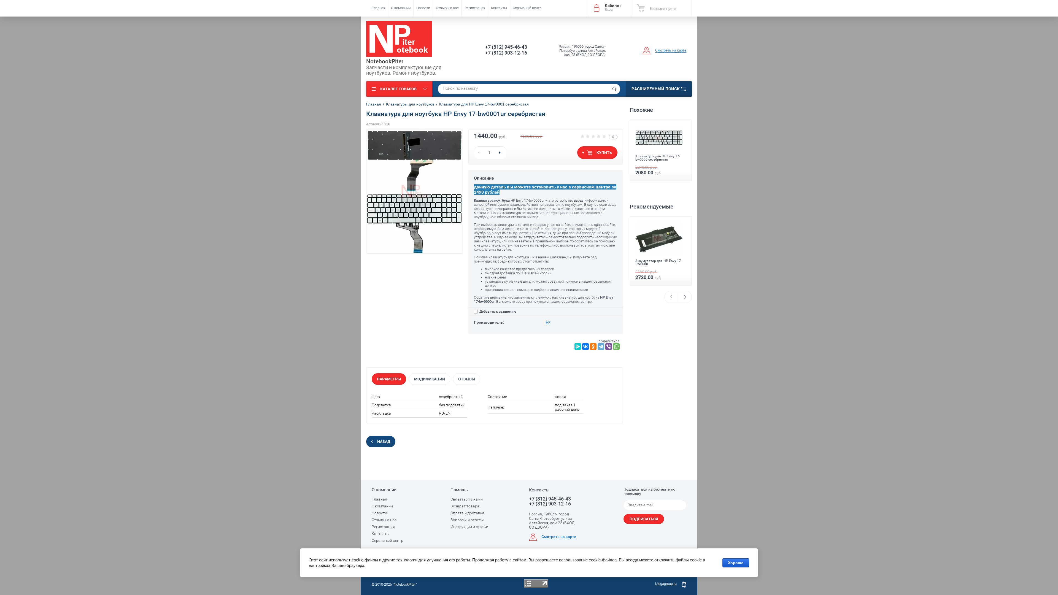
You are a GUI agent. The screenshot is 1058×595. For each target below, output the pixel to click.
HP (548, 322)
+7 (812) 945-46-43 (506, 47)
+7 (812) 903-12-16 (506, 53)
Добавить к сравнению (497, 311)
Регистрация (475, 8)
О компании (401, 8)
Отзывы (466, 379)
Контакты (499, 8)
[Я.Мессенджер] (577, 346)
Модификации (429, 379)
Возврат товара (464, 506)
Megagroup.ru (666, 584)
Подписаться (644, 519)
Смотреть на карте (670, 50)
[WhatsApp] (616, 346)
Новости (423, 8)
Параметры (389, 379)
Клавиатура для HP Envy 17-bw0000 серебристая (657, 157)
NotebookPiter (384, 61)
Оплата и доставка (467, 513)
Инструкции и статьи (469, 526)
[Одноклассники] (593, 346)
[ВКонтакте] (585, 346)
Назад (383, 441)
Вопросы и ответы (467, 520)
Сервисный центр (527, 8)
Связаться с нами (466, 499)
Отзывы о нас (447, 8)
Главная (378, 8)
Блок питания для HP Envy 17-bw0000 (659, 259)
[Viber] (608, 346)
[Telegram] (601, 346)
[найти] (614, 89)
